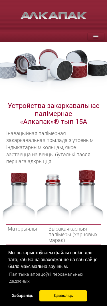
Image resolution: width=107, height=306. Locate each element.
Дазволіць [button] (63, 295)
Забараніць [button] (22, 295)
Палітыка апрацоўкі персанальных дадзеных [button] (46, 277)
